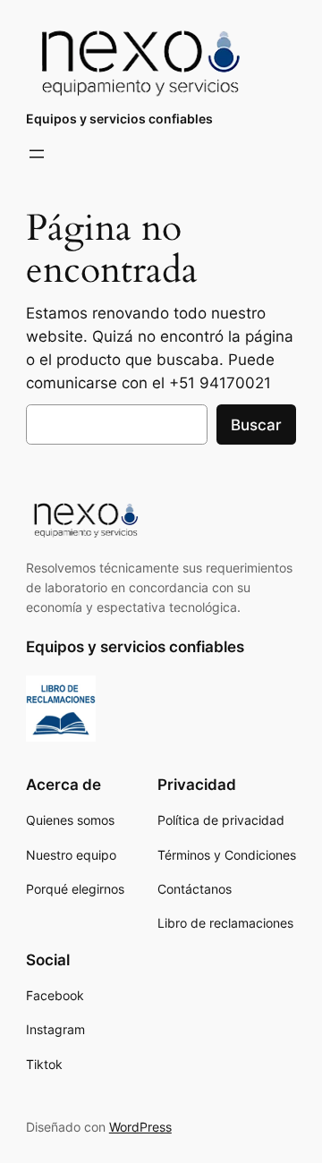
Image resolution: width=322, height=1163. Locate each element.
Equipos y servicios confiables (119, 118)
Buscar (256, 425)
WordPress (140, 1126)
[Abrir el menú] (36, 154)
